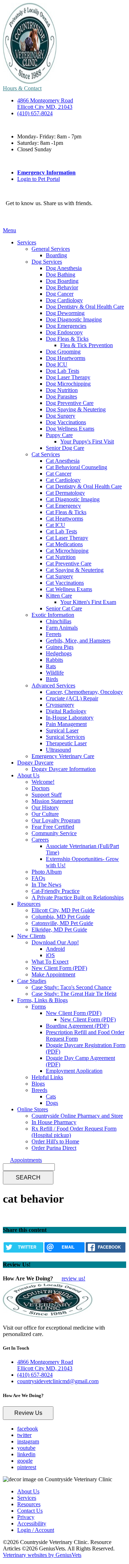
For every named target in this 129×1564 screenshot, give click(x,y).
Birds (52, 679)
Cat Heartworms (64, 519)
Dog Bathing (60, 274)
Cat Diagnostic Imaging (73, 499)
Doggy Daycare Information (64, 769)
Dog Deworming (65, 313)
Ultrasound (58, 750)
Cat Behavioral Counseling (76, 467)
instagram (28, 1441)
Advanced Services (53, 685)
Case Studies (31, 981)
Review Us (28, 1413)
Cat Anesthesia (63, 461)
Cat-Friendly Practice (56, 891)
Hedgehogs (59, 653)
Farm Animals (62, 628)
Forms (39, 1007)
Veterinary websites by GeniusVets (42, 1555)
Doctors (40, 788)
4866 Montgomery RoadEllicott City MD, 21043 (45, 103)
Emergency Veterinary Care (63, 756)
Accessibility (31, 1523)
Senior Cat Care (64, 608)
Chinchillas (58, 621)
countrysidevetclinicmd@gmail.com (58, 1381)
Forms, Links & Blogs (42, 1000)
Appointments (26, 1160)
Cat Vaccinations (65, 583)
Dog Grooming (63, 352)
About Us (28, 775)
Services (26, 242)
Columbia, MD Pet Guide (61, 917)
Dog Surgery (60, 416)
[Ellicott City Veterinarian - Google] (25, 217)
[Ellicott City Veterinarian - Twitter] (11, 217)
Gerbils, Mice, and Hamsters (78, 641)
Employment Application (74, 1071)
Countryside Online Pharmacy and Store (77, 1116)
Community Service (54, 833)
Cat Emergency (63, 506)
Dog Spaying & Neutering (76, 409)
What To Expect (50, 962)
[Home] (30, 82)
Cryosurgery (60, 705)
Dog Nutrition (62, 390)
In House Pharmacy (54, 1122)
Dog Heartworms (65, 358)
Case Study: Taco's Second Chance (71, 987)
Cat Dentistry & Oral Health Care (84, 486)
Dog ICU (56, 364)
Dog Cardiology (64, 300)
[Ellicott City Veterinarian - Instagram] (14, 217)
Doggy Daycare (35, 763)
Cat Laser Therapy (67, 538)
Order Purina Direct (54, 1148)
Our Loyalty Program (56, 820)
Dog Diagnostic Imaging (74, 319)
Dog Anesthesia (64, 268)
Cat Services (46, 454)
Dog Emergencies (66, 326)
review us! (73, 1278)
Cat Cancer (58, 474)
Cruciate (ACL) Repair (72, 698)
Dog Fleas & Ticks (67, 339)
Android (55, 949)
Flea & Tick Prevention (86, 345)
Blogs (38, 1084)
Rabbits (54, 660)
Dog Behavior (62, 287)
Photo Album (47, 872)
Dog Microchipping (68, 384)
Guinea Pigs (59, 647)
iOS (50, 955)
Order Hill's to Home (55, 1141)
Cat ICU (55, 525)
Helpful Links (47, 1077)
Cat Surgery (59, 576)
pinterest (26, 1467)
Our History (45, 807)
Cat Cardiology (63, 480)
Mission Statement (52, 801)
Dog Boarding (62, 281)
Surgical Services (65, 737)
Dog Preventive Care (70, 403)
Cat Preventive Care (68, 563)
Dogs (52, 1103)
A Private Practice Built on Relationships (78, 897)
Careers (40, 840)
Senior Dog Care (65, 448)
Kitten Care (59, 596)
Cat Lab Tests (61, 531)
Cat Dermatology (65, 493)
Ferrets (53, 634)
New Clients (31, 936)
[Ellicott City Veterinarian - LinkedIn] (22, 217)
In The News (46, 885)
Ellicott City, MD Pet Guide (63, 910)
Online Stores (32, 1109)
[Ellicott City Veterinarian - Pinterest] (29, 217)
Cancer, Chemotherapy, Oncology (84, 692)
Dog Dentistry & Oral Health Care (85, 307)
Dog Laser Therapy (68, 377)
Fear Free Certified (53, 827)
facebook (27, 1429)
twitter (24, 1435)
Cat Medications (64, 544)
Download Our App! (55, 942)
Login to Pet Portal (38, 179)
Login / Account (35, 1530)
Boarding (56, 255)
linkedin (26, 1454)
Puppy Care (59, 435)
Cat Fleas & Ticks (66, 512)
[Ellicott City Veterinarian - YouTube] (18, 217)
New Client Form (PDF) (59, 968)
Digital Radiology (66, 711)
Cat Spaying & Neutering (75, 570)
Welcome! (43, 782)
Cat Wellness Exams (69, 589)
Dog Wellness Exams (70, 429)
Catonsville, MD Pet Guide (62, 923)
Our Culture (45, 814)
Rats (51, 666)
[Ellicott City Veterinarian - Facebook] (7, 217)
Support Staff (47, 795)
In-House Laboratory (70, 718)
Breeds (39, 1090)
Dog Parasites (61, 396)
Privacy (25, 1517)
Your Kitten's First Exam (88, 602)
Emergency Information (46, 172)
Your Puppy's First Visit (87, 441)
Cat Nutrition (61, 557)
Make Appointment (53, 974)
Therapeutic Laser (66, 743)
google (25, 1461)
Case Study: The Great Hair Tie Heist (74, 994)
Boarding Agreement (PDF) (77, 1026)
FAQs (38, 878)
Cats (51, 1096)
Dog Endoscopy (64, 332)
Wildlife (55, 673)
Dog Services (47, 262)
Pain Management (66, 724)
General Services (51, 249)
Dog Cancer (59, 294)
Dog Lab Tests (62, 371)
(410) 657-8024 (35, 113)
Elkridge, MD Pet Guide (59, 929)
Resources (28, 904)
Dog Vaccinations (66, 422)
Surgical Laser (62, 730)
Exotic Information (53, 615)
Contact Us (30, 1511)
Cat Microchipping (67, 551)
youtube (26, 1448)
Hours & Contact (22, 88)
